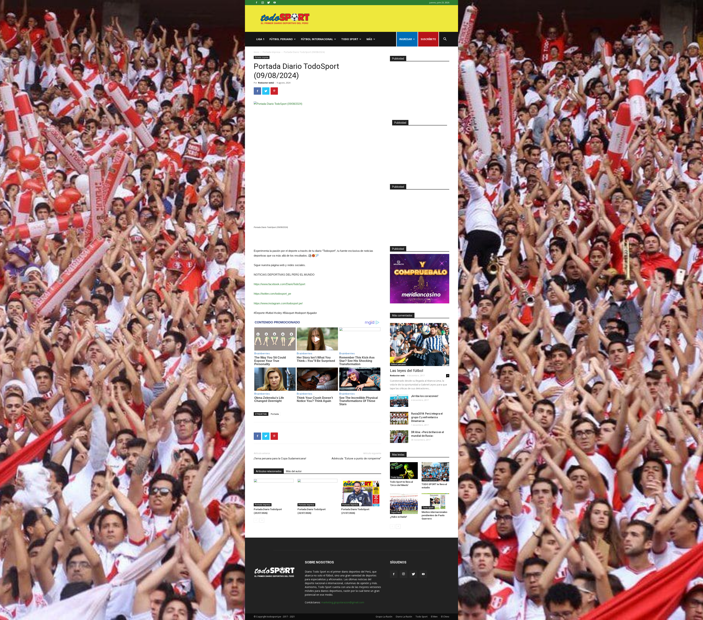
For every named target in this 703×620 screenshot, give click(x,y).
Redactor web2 (266, 82)
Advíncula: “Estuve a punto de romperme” (356, 458)
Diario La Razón (404, 616)
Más (369, 39)
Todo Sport (349, 39)
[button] (444, 39)
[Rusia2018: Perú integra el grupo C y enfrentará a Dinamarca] (399, 418)
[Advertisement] (317, 239)
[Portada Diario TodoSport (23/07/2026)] (274, 492)
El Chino (445, 616)
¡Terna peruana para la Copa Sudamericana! (280, 458)
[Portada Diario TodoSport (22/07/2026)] (317, 492)
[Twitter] (268, 2)
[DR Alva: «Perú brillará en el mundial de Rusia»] (399, 436)
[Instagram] (262, 2)
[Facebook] (256, 2)
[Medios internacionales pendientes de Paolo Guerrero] (435, 501)
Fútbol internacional (317, 39)
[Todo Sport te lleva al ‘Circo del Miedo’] (404, 470)
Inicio (256, 52)
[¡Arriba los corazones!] (399, 400)
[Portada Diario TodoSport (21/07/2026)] (361, 492)
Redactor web (397, 375)
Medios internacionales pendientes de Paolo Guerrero (434, 515)
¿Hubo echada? (398, 516)
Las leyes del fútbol (406, 370)
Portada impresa (271, 52)
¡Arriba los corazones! (424, 396)
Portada (275, 414)
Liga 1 (260, 39)
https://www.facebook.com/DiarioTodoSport (279, 284)
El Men (434, 616)
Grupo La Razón (384, 616)
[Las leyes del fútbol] (419, 344)
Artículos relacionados (269, 471)
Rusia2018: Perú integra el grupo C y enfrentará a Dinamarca (427, 417)
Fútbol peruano (281, 39)
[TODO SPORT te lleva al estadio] (435, 471)
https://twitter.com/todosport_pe (272, 293)
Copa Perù (396, 512)
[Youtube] (274, 2)
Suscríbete (428, 39)
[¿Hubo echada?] (404, 503)
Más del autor (294, 471)
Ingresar (405, 39)
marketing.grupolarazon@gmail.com (342, 602)
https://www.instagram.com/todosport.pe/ (278, 303)
